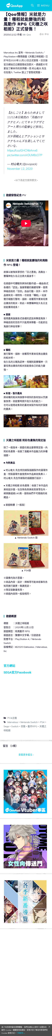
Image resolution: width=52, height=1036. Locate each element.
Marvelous (12, 722)
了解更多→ (20, 1033)
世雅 (23, 726)
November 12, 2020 (20, 168)
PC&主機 (12, 717)
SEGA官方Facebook (17, 672)
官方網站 (9, 666)
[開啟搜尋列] (32, 5)
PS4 (42, 722)
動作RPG (32, 726)
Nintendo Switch (29, 722)
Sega (6, 726)
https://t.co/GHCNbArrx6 (22, 150)
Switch (14, 726)
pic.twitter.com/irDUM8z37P (24, 155)
